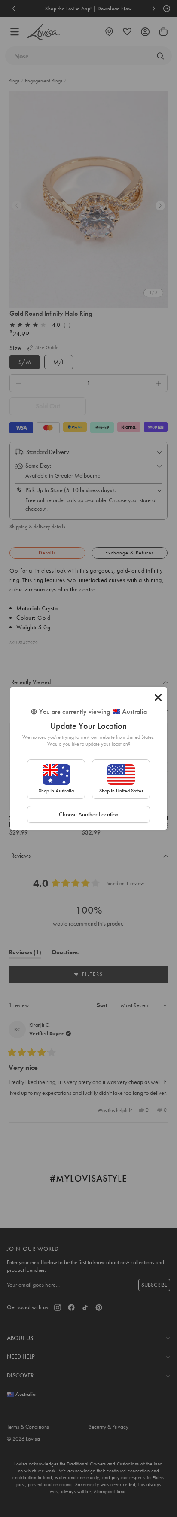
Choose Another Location (89, 814)
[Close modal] (158, 697)
